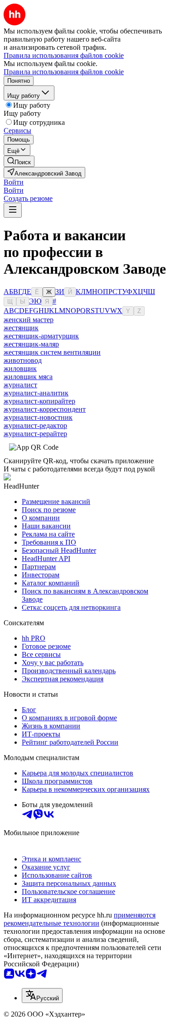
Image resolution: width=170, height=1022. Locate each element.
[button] (14, 182)
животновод (23, 360)
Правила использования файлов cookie (64, 72)
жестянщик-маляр (31, 344)
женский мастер (28, 319)
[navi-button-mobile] (13, 210)
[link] (19, 161)
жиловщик (20, 368)
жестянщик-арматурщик (41, 336)
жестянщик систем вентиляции (52, 352)
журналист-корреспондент (45, 409)
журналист (20, 385)
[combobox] (42, 995)
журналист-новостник (38, 417)
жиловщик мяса (28, 376)
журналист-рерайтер (35, 433)
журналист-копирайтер (39, 401)
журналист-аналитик (36, 393)
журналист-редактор (35, 425)
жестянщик (21, 328)
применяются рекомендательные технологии (79, 919)
